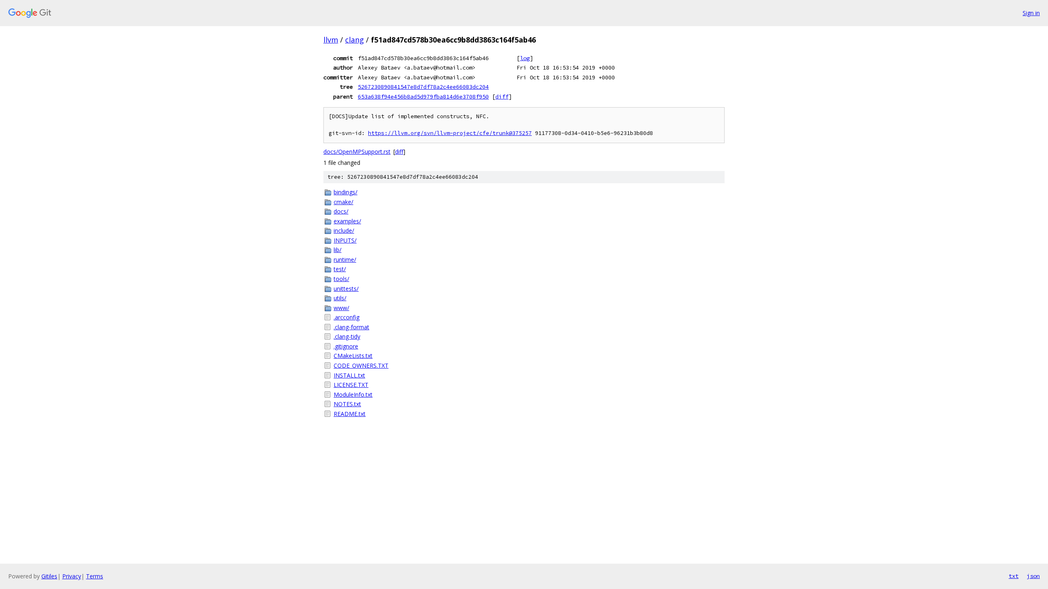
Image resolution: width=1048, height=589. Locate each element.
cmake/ (343, 202)
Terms (94, 576)
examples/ (347, 221)
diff (501, 96)
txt (1014, 576)
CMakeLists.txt (353, 356)
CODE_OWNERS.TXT (361, 365)
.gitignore (346, 346)
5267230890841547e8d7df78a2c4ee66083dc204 (423, 86)
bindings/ (345, 192)
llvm (330, 40)
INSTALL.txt (349, 375)
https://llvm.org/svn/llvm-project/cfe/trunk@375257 (450, 133)
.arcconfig (346, 317)
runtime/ (345, 259)
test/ (340, 269)
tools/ (341, 279)
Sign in (1031, 13)
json (1033, 576)
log (525, 58)
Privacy (71, 576)
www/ (341, 308)
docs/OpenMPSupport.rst (357, 151)
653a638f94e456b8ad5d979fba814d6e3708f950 (423, 96)
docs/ (341, 211)
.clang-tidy (347, 336)
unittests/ (346, 288)
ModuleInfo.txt (353, 394)
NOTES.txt (347, 404)
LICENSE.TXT (351, 385)
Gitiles (49, 576)
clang (354, 40)
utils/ (340, 298)
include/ (344, 230)
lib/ (337, 250)
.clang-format (351, 327)
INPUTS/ (345, 240)
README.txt (350, 414)
